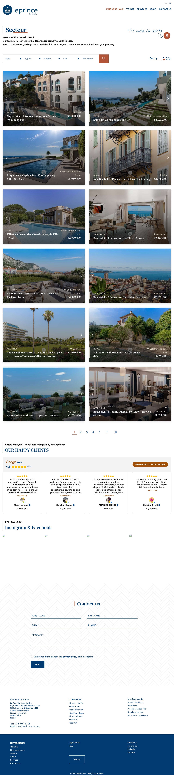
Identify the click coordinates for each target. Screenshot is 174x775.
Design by (95, 773)
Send (37, 664)
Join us (76, 759)
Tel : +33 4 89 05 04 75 (20, 724)
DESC (168, 59)
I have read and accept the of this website (63, 656)
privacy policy (70, 656)
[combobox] (12, 58)
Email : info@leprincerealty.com (25, 726)
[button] (81, 98)
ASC (168, 57)
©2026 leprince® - (78, 773)
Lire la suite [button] (22, 495)
